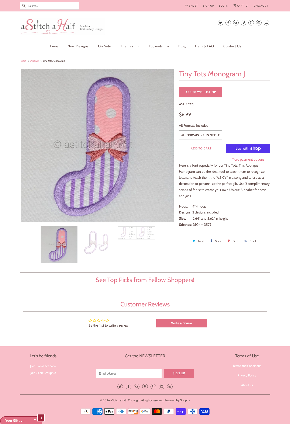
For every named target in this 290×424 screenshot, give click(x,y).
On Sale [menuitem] (104, 46)
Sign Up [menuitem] (208, 5)
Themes (127, 46)
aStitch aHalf (118, 400)
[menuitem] (130, 46)
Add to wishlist (198, 92)
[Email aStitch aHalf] (266, 22)
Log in (223, 5)
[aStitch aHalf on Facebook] (228, 22)
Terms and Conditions (247, 366)
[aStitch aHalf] (145, 27)
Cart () (242, 5)
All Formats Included (193, 126)
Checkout (261, 5)
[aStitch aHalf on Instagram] (259, 22)
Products (35, 60)
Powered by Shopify (177, 400)
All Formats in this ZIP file (200, 135)
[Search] (24, 6)
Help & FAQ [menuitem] (204, 46)
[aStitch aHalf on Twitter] (220, 22)
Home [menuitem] (53, 46)
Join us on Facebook (43, 366)
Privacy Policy (247, 375)
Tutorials (157, 46)
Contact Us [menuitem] (232, 46)
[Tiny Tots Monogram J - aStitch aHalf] (97, 145)
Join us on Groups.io (43, 373)
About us (247, 385)
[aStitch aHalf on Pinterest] (251, 22)
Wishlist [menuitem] (191, 5)
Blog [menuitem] (182, 46)
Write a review (181, 323)
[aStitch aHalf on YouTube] (236, 22)
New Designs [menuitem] (78, 46)
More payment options (248, 159)
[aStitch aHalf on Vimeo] (243, 22)
